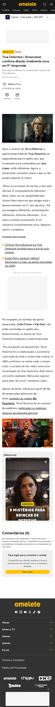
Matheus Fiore (14, 84)
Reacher (44, 10)
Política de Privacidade (14, 667)
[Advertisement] (27, 107)
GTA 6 (34, 10)
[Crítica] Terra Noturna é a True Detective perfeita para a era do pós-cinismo (27, 248)
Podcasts (16, 10)
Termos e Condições (13, 660)
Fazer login (27, 572)
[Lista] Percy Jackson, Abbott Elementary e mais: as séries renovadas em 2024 (28, 261)
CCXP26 (5, 10)
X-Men (26, 10)
